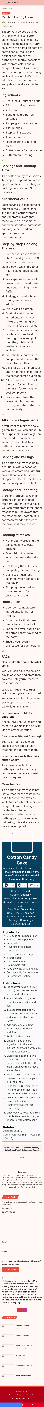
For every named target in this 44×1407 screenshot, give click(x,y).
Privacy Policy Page (18, 1398)
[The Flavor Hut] (12, 3)
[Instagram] (23, 1190)
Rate (36, 885)
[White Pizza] (8, 1359)
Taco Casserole (22, 1326)
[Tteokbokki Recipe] (8, 1369)
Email (4, 1251)
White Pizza (20, 1356)
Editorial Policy (31, 1395)
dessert (11, 8)
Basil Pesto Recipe (23, 1376)
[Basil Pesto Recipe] (8, 1379)
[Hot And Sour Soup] (8, 1339)
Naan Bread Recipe (24, 1346)
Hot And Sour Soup (24, 1336)
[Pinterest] (20, 1190)
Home (5, 8)
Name (4, 1242)
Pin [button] (23, 885)
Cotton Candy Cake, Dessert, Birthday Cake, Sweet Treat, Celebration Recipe (22, 1149)
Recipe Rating (7, 1208)
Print (11, 885)
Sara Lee (12, 22)
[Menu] (3, 3)
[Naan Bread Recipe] (8, 1349)
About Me (11, 1395)
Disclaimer (20, 1395)
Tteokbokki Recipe (24, 1366)
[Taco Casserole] (8, 1329)
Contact (29, 1398)
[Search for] (41, 3)
